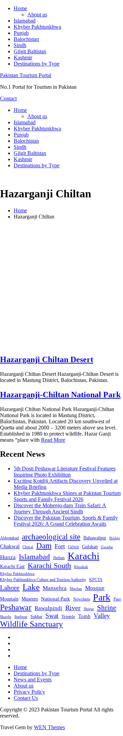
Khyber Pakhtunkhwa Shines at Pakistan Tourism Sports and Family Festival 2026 (67, 496)
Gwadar (107, 547)
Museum (30, 598)
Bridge (114, 538)
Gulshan (90, 546)
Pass (117, 599)
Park (101, 597)
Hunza (8, 557)
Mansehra (55, 588)
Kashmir (23, 57)
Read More (53, 440)
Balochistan (26, 39)
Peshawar (15, 607)
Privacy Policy (29, 692)
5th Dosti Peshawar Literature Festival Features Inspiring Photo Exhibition (64, 472)
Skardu (5, 617)
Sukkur (36, 616)
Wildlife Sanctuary (31, 624)
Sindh (20, 45)
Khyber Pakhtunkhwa (37, 27)
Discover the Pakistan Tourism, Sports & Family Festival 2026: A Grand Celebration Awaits (66, 521)
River (73, 607)
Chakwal (9, 546)
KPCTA (95, 579)
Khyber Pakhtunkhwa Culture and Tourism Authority (43, 579)
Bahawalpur (94, 537)
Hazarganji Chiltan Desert (46, 359)
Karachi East (12, 566)
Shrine (106, 608)
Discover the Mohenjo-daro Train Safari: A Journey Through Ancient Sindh (60, 508)
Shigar (89, 609)
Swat (51, 615)
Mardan (76, 588)
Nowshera (81, 599)
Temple (68, 616)
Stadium (20, 616)
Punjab (21, 33)
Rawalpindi (48, 608)
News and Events (33, 679)
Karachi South (49, 566)
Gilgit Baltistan (30, 51)
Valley (102, 615)
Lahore (9, 587)
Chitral (28, 547)
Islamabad (25, 21)
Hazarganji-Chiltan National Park (60, 394)
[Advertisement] (61, 286)
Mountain (9, 598)
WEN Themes (49, 727)
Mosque (95, 588)
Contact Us (26, 698)
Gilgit (73, 546)
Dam (44, 545)
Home (20, 8)
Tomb (84, 616)
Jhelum (59, 557)
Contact (8, 98)
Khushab (81, 567)
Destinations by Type (36, 64)
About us (37, 14)
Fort (60, 546)
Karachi (83, 555)
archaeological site (51, 537)
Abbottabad (9, 538)
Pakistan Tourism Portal (25, 75)
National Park (55, 598)
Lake (31, 587)
